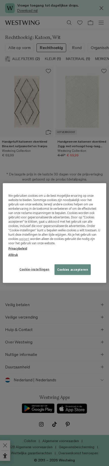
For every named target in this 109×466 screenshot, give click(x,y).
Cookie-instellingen (34, 269)
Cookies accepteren (72, 270)
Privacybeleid (17, 248)
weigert (24, 239)
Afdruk (13, 255)
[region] (54, 233)
